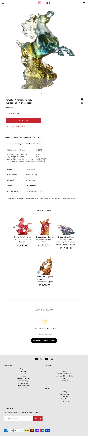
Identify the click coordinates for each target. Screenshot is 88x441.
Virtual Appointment (23, 378)
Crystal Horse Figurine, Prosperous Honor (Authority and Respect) (44, 279)
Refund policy (23, 388)
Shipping (23, 371)
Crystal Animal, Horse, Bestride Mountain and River (44, 239)
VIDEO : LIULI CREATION (22, 137)
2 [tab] (44, 93)
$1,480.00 (22, 245)
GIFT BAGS (37, 137)
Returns (23, 376)
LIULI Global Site (64, 401)
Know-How (64, 399)
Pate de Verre (31, 186)
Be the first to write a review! (44, 340)
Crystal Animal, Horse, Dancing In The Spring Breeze (22, 239)
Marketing (64, 371)
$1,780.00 (44, 245)
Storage (23, 373)
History (64, 392)
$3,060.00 (44, 285)
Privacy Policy (23, 381)
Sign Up (38, 418)
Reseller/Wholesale (65, 373)
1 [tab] (42, 93)
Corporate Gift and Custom (64, 376)
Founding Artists (64, 394)
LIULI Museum (64, 396)
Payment (23, 369)
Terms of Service (23, 385)
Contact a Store (23, 383)
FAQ (64, 378)
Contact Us (64, 381)
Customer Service (65, 369)
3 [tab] (46, 93)
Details (8, 137)
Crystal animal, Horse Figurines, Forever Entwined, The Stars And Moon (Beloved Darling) (65, 240)
